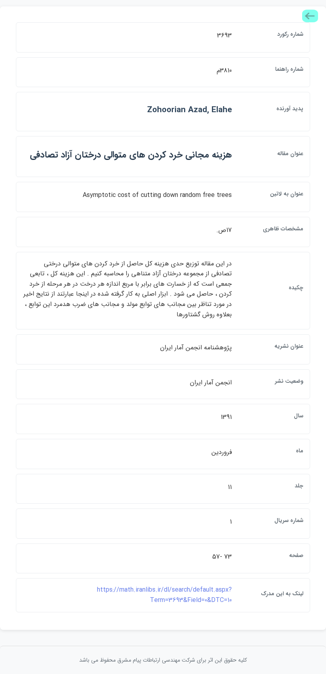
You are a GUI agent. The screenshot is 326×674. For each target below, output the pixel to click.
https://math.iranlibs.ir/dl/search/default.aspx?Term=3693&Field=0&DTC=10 (164, 595)
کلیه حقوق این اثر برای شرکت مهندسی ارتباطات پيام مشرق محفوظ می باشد (163, 660)
